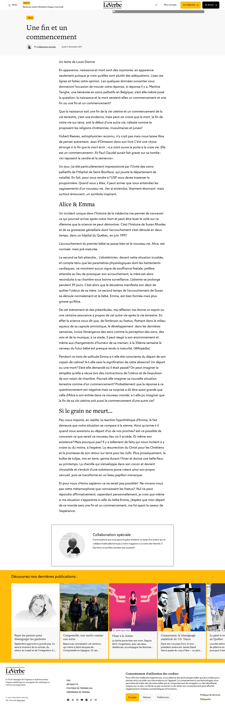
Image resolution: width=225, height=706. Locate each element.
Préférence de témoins (78, 692)
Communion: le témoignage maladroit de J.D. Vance (178, 637)
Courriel (95, 699)
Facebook (68, 699)
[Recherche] (156, 5)
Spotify (86, 699)
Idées (30, 18)
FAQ (68, 681)
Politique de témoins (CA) (79, 688)
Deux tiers (21, 700)
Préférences (163, 697)
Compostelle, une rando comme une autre (83, 637)
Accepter (132, 697)
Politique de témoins (210, 695)
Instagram (77, 699)
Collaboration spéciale (46, 47)
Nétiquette (72, 684)
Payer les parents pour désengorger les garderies (30, 637)
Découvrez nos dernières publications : (44, 577)
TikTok (91, 699)
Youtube (81, 699)
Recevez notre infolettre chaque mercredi (43, 7)
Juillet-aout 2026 (123, 631)
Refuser (147, 697)
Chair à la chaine (122, 636)
